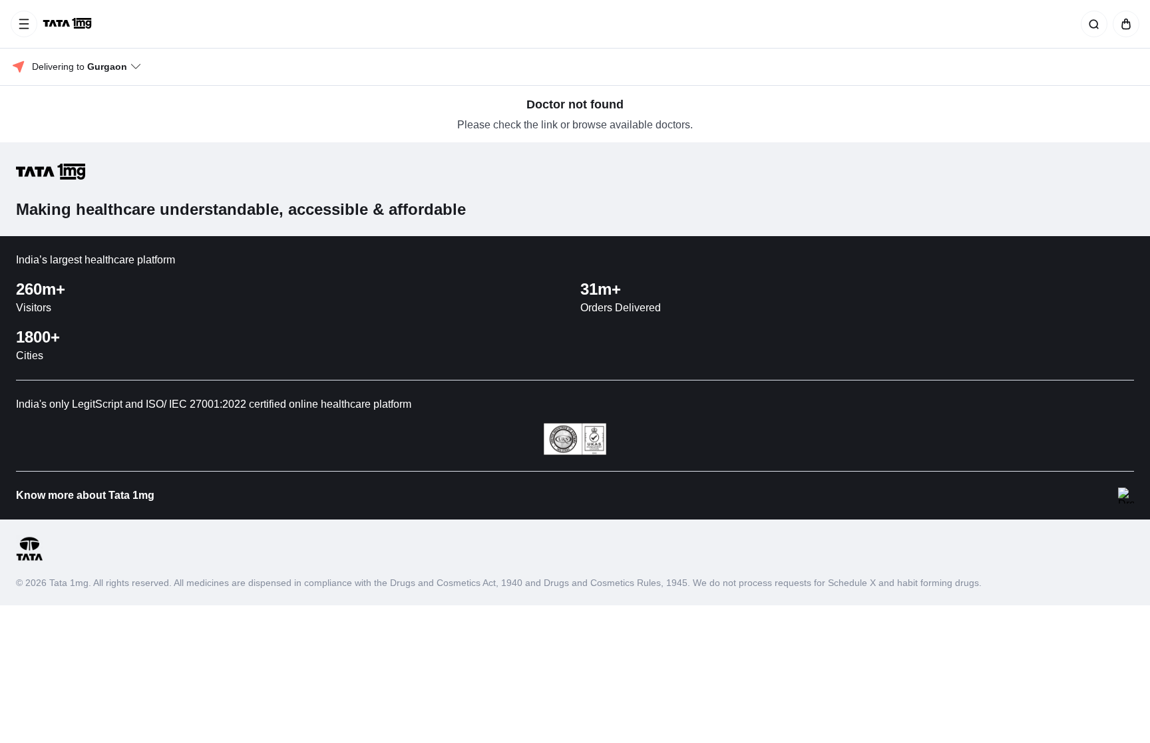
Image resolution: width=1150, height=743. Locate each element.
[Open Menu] (24, 24)
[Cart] (1123, 24)
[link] (69, 24)
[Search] (1091, 24)
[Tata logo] (29, 558)
